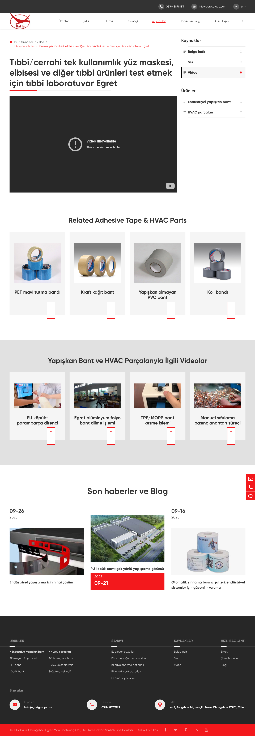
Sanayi (133, 21)
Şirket (87, 21)
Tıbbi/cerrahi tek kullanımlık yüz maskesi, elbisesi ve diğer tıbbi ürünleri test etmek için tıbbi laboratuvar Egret (81, 46)
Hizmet (109, 21)
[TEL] (250, 487)
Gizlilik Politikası (148, 730)
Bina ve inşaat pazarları (126, 671)
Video (40, 42)
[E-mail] (250, 478)
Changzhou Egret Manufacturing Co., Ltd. (57, 730)
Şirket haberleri (230, 658)
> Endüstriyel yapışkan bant (27, 651)
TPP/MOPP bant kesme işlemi (157, 420)
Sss (190, 62)
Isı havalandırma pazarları (127, 665)
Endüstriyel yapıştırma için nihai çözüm (41, 582)
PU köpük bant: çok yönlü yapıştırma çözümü (127, 569)
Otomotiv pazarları (123, 678)
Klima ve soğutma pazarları (128, 658)
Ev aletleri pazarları (123, 651)
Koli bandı (217, 292)
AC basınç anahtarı (61, 658)
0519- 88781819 (172, 6)
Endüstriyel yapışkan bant (209, 102)
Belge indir (196, 52)
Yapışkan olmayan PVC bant (157, 294)
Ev (15, 42)
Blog (224, 665)
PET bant (15, 665)
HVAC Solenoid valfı (61, 665)
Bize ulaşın (221, 21)
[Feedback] (250, 496)
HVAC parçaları (200, 112)
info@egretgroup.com (209, 6)
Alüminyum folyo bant (23, 658)
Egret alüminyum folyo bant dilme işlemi (97, 420)
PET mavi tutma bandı (37, 292)
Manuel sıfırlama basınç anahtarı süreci (217, 420)
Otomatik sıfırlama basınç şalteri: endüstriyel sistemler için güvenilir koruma (208, 585)
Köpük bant (17, 671)
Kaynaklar (159, 21)
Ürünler (64, 21)
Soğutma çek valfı (60, 671)
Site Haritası (124, 730)
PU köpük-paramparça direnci (37, 420)
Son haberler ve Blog (127, 491)
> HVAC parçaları (60, 651)
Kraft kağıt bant (97, 292)
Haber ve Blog (190, 21)
